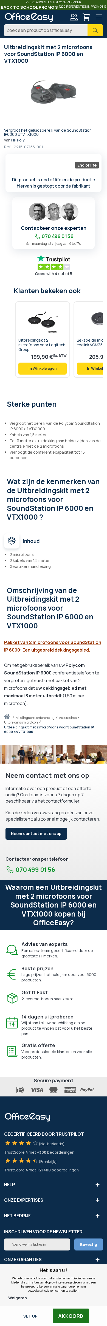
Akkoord (70, 1316)
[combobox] (53, 30)
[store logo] (29, 17)
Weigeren (17, 1297)
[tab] (53, 403)
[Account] (73, 18)
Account (73, 17)
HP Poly (17, 140)
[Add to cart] (42, 369)
